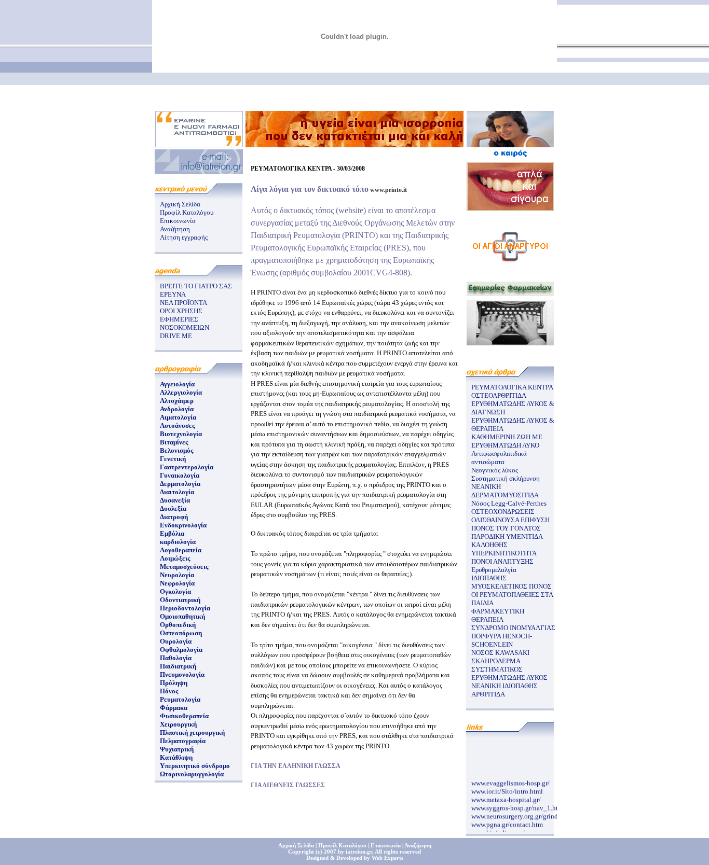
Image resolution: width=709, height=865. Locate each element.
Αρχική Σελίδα (180, 204)
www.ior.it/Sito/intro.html (507, 788)
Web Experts (387, 858)
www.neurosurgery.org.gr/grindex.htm (524, 813)
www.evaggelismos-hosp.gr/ (510, 780)
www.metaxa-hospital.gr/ (506, 796)
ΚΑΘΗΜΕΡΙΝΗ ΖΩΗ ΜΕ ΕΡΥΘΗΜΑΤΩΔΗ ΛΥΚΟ (506, 441)
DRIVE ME (176, 336)
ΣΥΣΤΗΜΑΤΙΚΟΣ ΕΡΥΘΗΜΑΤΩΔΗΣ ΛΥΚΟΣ (509, 673)
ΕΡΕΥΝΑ (173, 294)
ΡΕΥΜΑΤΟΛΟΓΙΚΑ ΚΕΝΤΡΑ (512, 387)
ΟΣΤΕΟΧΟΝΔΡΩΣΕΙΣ (503, 511)
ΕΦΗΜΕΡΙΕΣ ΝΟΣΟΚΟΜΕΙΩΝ (184, 323)
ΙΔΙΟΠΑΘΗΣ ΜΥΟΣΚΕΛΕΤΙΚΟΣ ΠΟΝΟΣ (511, 582)
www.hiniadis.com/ (498, 829)
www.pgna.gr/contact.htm (507, 821)
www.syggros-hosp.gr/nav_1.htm (517, 804)
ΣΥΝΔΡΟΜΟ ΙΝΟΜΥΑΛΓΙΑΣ (513, 628)
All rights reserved (398, 851)
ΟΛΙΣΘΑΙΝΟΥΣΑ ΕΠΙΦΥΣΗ (510, 520)
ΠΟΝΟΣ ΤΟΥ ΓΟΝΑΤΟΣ (506, 528)
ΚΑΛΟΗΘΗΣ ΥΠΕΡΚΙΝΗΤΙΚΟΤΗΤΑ (504, 549)
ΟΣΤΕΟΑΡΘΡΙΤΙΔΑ (498, 395)
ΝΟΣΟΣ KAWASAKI (500, 653)
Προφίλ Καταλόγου (186, 212)
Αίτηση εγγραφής (184, 237)
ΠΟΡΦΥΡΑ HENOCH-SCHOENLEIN (501, 640)
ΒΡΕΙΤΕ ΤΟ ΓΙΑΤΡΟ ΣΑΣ (196, 286)
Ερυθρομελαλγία (493, 570)
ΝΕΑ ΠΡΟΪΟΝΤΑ (183, 302)
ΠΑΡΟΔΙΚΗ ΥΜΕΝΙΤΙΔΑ (507, 536)
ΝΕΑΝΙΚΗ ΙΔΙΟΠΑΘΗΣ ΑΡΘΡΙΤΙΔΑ (504, 690)
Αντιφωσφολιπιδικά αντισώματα (499, 458)
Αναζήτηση (175, 229)
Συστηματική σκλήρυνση (505, 478)
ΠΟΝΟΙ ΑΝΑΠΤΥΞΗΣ (502, 561)
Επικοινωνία (178, 221)
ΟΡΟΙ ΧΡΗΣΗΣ (181, 311)
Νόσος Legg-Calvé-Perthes (509, 503)
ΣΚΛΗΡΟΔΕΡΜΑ (496, 661)
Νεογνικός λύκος (494, 470)
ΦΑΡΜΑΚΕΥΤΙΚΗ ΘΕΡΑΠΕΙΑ (497, 615)
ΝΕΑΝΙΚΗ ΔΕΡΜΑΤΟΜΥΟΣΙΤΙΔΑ (505, 491)
